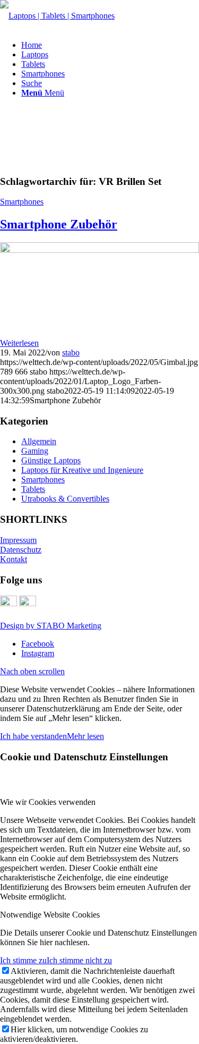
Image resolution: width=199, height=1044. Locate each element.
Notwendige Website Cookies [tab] (50, 914)
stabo (71, 352)
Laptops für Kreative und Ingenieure (82, 469)
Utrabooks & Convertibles (65, 498)
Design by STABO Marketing (50, 625)
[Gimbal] (99, 249)
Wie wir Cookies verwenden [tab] (48, 802)
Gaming (34, 450)
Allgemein (38, 441)
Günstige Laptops (51, 460)
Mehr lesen (85, 736)
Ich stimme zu (23, 960)
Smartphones (22, 201)
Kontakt (13, 559)
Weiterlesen (19, 342)
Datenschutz (20, 549)
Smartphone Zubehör (58, 224)
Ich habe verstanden (33, 736)
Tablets (33, 489)
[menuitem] (110, 45)
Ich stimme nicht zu (79, 960)
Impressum (18, 540)
